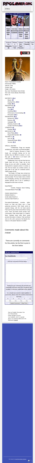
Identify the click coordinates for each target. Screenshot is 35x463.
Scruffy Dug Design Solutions (20, 459)
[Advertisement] (18, 389)
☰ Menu (7, 9)
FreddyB (16, 320)
